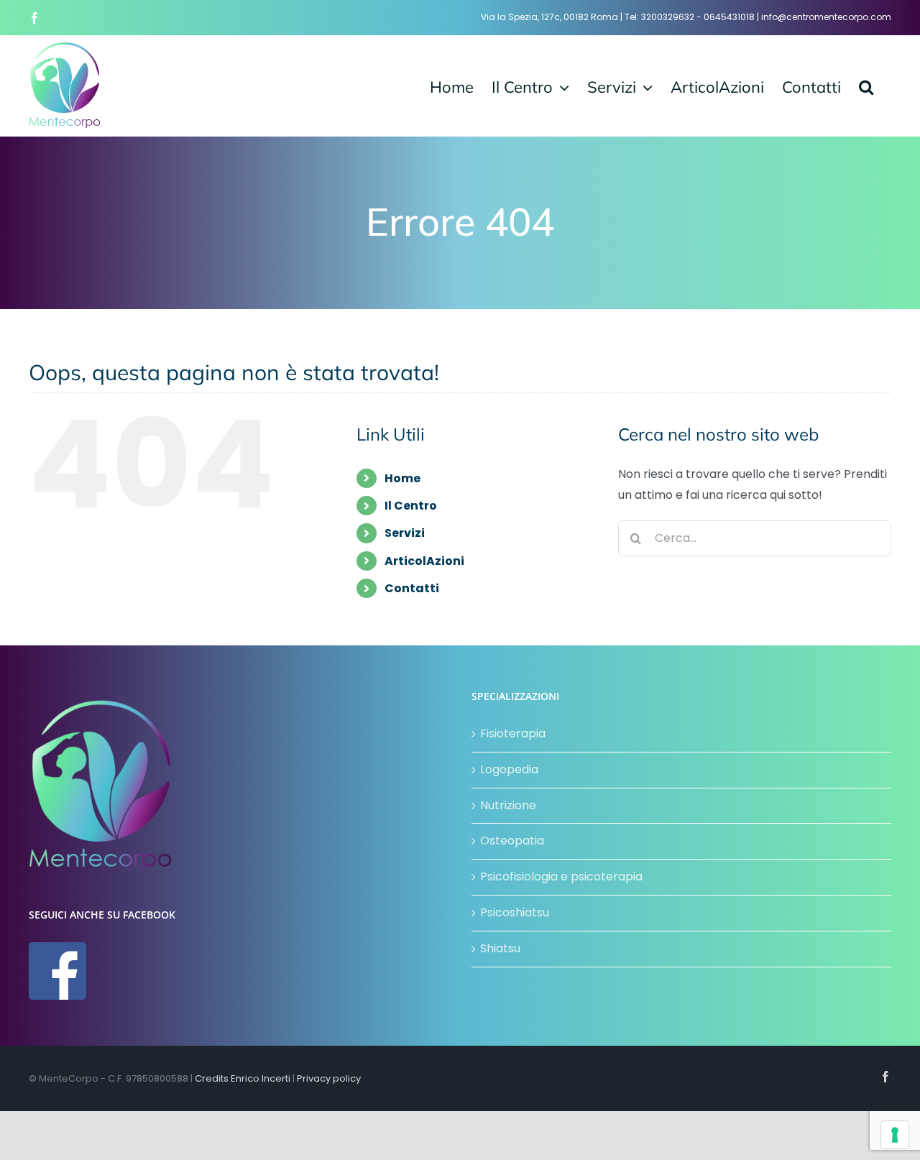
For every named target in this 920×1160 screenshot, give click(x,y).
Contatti (412, 588)
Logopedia (509, 769)
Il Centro (411, 505)
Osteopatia (512, 840)
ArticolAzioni (424, 561)
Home (402, 478)
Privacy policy (329, 1078)
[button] (866, 85)
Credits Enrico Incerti (242, 1078)
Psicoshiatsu (514, 912)
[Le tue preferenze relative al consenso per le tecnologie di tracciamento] (894, 1135)
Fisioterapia (513, 733)
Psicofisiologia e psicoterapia (561, 876)
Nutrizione (508, 805)
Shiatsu (500, 948)
